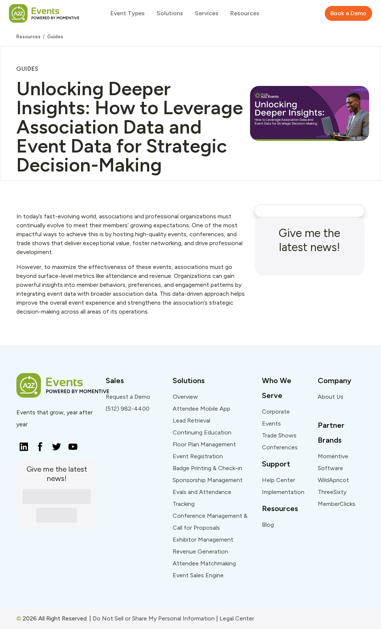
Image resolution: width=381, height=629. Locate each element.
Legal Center (237, 618)
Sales (115, 380)
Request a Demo (128, 396)
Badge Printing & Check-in (207, 468)
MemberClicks (336, 503)
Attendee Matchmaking (204, 563)
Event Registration (198, 456)
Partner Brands (331, 433)
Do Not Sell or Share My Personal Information (154, 618)
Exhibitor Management (203, 539)
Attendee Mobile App (201, 408)
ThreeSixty (332, 491)
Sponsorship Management (208, 480)
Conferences (280, 447)
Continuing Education (202, 432)
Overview (185, 396)
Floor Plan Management (204, 444)
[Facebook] (38, 444)
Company (334, 380)
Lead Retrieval (191, 420)
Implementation (283, 491)
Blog (268, 524)
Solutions (189, 380)
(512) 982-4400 (128, 408)
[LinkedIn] (21, 444)
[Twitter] (54, 444)
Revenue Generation (200, 551)
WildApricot (333, 480)
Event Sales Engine (198, 575)
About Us (330, 396)
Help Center (278, 480)
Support (276, 463)
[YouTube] (70, 444)
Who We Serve (276, 388)
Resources (28, 36)
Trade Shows (279, 435)
